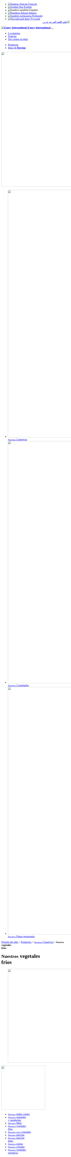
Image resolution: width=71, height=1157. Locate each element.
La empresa (14, 33)
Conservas (44, 942)
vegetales (19, 1132)
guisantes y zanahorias (17, 1119)
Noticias (12, 36)
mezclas (16, 1135)
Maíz (15, 1123)
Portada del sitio (10, 942)
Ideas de (17, 47)
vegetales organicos (17, 1151)
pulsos (15, 1143)
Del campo (18, 39)
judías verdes (19, 1114)
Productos (13, 44)
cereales (16, 1146)
